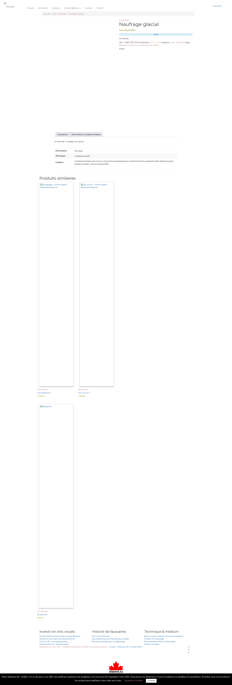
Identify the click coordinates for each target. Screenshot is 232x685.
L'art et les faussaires (101, 636)
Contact (99, 8)
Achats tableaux (72, 8)
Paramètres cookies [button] (134, 680)
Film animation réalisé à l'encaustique (159, 641)
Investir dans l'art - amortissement (54, 644)
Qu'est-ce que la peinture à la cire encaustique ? (163, 636)
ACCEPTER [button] (151, 681)
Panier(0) (217, 6)
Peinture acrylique (151, 644)
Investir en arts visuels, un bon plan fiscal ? (57, 638)
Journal (88, 8)
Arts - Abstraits (59, 14)
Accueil (30, 8)
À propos (56, 8)
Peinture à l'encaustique (154, 638)
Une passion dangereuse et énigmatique (108, 641)
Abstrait (122, 45)
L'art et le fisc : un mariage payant (53, 641)
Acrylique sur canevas (137, 45)
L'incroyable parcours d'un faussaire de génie (110, 638)
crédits (112, 647)
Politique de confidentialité (129, 647)
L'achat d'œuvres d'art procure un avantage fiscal (59, 636)
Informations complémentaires (86, 134)
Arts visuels (153, 45)
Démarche (43, 8)
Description (62, 134)
